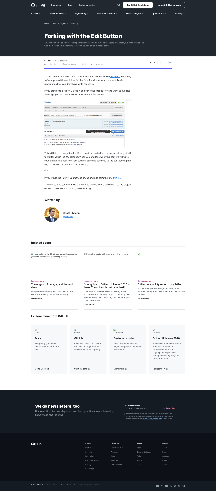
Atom (113, 456)
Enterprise (89, 456)
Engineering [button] (80, 13)
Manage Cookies (66, 485)
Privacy (55, 485)
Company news (37, 281)
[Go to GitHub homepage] (36, 445)
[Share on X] (159, 62)
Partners (114, 452)
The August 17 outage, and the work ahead (52, 286)
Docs (139, 448)
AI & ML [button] (34, 13)
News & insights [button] (133, 13)
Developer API (117, 448)
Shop (164, 464)
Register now (159, 369)
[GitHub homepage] (33, 5)
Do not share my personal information (87, 485)
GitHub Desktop (117, 464)
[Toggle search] (118, 5)
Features (88, 448)
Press (164, 460)
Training (140, 456)
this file (116, 178)
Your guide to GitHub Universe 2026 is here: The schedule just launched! (107, 286)
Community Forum (144, 452)
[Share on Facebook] (164, 62)
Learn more (119, 369)
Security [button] (178, 13)
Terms (49, 485)
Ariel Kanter (89, 304)
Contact (140, 464)
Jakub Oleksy (143, 298)
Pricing (88, 464)
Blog (41, 5)
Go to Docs (40, 369)
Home (46, 23)
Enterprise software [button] (105, 13)
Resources (89, 469)
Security (88, 452)
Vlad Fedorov (36, 298)
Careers (165, 456)
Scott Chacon (50, 61)
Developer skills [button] (56, 13)
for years (115, 76)
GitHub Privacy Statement (151, 419)
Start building (81, 369)
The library (73, 23)
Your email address (132, 405)
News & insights (59, 23)
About (164, 448)
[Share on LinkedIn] (170, 62)
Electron (114, 460)
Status (139, 460)
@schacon (63, 61)
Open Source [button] (158, 13)
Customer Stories (92, 460)
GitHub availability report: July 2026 (159, 284)
